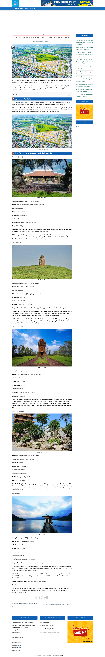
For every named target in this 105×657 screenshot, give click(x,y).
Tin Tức (32, 8)
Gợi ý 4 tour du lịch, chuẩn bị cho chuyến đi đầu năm (84, 95)
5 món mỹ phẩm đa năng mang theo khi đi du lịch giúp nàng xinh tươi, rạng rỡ (84, 79)
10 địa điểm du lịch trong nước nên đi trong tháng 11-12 (84, 90)
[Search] (90, 8)
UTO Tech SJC (47, 41)
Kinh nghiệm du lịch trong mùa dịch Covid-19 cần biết (84, 73)
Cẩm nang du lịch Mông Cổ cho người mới (84, 68)
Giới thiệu (24, 8)
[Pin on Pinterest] (44, 597)
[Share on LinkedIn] (47, 597)
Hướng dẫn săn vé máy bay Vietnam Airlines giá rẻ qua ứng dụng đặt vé (84, 42)
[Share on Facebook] (37, 597)
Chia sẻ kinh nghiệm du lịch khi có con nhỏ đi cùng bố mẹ (84, 85)
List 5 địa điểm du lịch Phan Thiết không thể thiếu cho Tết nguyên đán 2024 (84, 62)
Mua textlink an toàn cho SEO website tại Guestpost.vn (84, 48)
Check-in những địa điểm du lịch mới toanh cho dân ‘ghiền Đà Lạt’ (84, 54)
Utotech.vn (66, 80)
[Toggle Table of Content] (68, 94)
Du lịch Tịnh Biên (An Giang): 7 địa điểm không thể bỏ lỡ (56, 604)
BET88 (69, 655)
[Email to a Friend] (42, 597)
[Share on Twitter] (39, 597)
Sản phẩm (15, 8)
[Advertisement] (52, 21)
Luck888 (66, 655)
